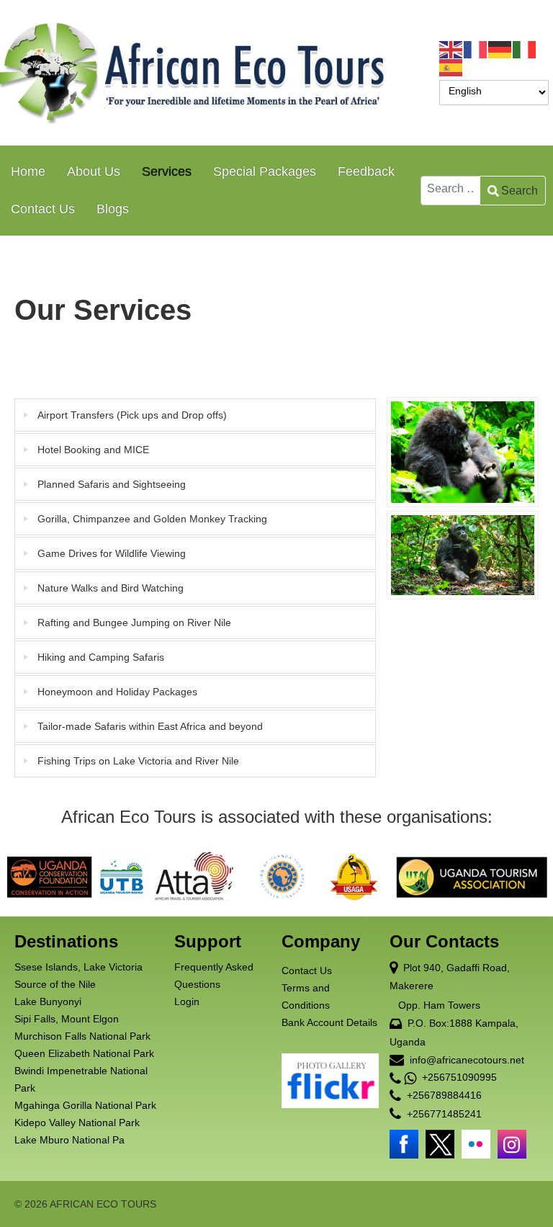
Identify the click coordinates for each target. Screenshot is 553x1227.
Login (186, 1001)
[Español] (451, 67)
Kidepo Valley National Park (77, 1122)
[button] (449, 1170)
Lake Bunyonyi (47, 1001)
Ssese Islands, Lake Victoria (78, 967)
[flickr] (476, 1144)
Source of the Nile (55, 984)
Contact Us (307, 970)
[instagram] (512, 1144)
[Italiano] (525, 49)
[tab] (195, 415)
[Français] (476, 49)
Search (519, 190)
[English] (451, 49)
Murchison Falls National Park (82, 1036)
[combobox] (450, 190)
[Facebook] (404, 1144)
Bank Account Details (329, 1022)
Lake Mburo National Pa (69, 1140)
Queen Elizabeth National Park (84, 1053)
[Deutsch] (500, 49)
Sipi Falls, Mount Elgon (66, 1019)
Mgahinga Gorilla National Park (85, 1105)
